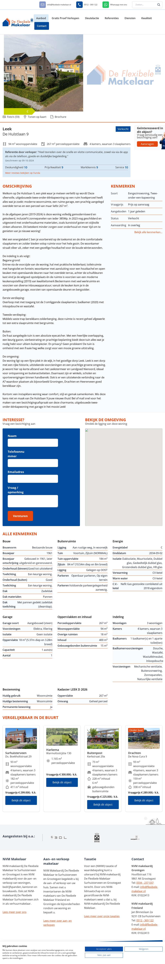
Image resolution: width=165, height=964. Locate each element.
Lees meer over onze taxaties (102, 916)
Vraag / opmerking (16, 490)
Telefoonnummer (16, 454)
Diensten (130, 18)
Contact (41, 26)
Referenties (112, 18)
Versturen (20, 516)
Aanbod (41, 18)
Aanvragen (147, 144)
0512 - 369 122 (145, 920)
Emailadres (16, 472)
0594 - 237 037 (145, 883)
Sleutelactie (92, 18)
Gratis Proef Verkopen (65, 18)
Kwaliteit (146, 18)
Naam (12, 436)
